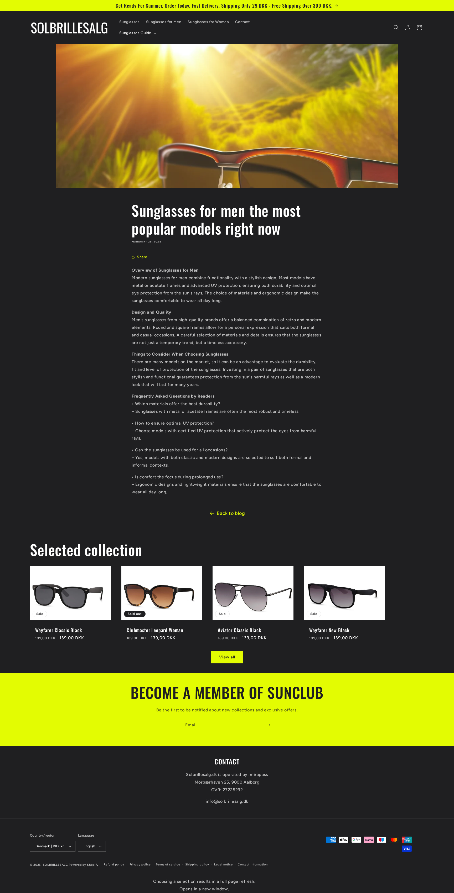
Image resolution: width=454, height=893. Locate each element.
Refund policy (114, 864)
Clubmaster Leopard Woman (155, 630)
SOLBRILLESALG (55, 864)
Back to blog (231, 513)
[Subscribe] (268, 725)
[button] (137, 33)
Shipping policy (197, 864)
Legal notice (223, 864)
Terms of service (168, 864)
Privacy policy (140, 864)
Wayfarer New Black (329, 630)
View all (227, 657)
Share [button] (142, 257)
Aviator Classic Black (239, 630)
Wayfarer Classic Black (58, 630)
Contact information (252, 864)
